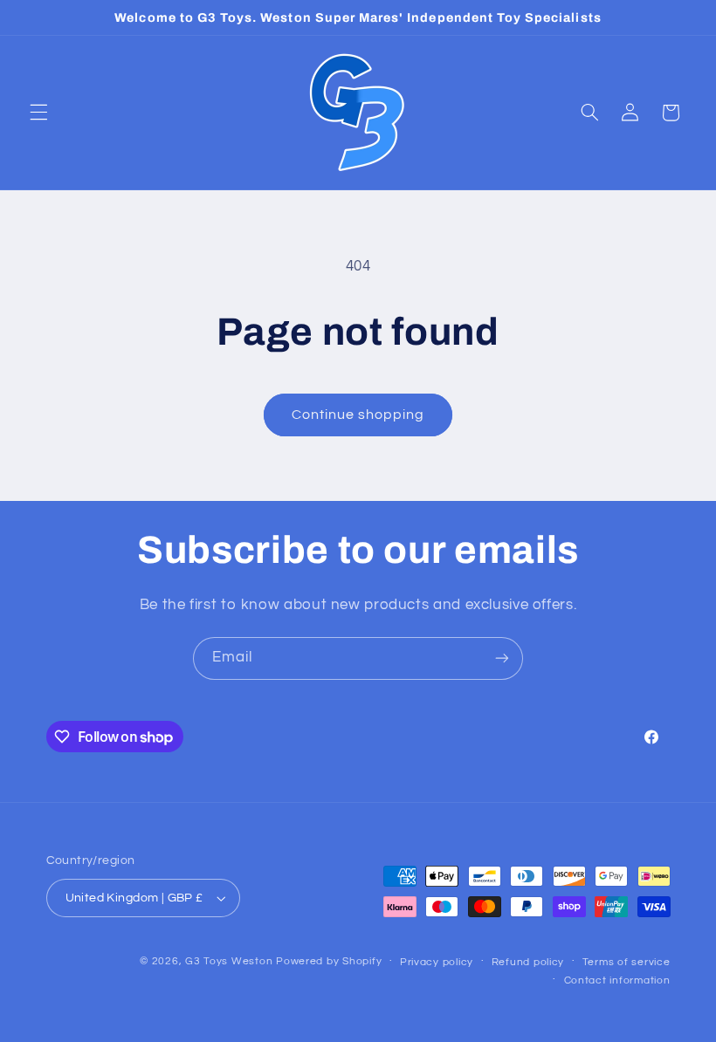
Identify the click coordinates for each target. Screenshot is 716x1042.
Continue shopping (358, 415)
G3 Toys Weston (228, 961)
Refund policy (528, 962)
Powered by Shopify (329, 961)
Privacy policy (436, 962)
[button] (38, 113)
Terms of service (626, 962)
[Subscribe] (502, 658)
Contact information (617, 980)
